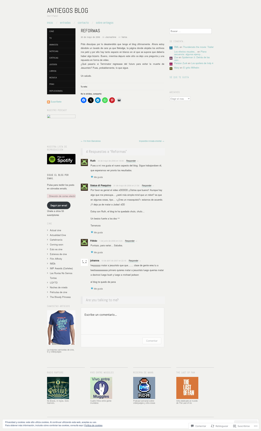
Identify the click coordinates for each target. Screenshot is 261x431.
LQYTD (54, 282)
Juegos (53, 64)
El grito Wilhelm (191, 67)
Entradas (65, 22)
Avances (53, 44)
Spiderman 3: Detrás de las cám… (192, 59)
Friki (51, 84)
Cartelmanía (56, 239)
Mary (176, 67)
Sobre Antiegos (104, 22)
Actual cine (55, 230)
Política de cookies (93, 425)
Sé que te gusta (179, 77)
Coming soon (56, 244)
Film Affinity (56, 258)
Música (53, 77)
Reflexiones (55, 91)
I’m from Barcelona (90, 141)
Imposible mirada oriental (151, 141)
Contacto (83, 22)
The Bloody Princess (60, 297)
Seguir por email (58, 205)
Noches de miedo (58, 287)
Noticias (53, 51)
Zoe (176, 57)
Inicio (50, 22)
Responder (131, 160)
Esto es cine (56, 249)
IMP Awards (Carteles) (61, 268)
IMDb (52, 263)
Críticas (53, 57)
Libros (52, 71)
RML (176, 47)
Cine (51, 31)
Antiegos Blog (67, 10)
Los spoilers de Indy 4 (202, 63)
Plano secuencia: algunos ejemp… (190, 53)
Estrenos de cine (58, 254)
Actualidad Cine (58, 235)
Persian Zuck (180, 63)
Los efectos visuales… (185, 51)
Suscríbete (56, 101)
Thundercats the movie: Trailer (198, 47)
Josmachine (110, 37)
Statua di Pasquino (100, 185)
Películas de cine (58, 292)
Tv (50, 38)
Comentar (151, 340)
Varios (124, 37)
